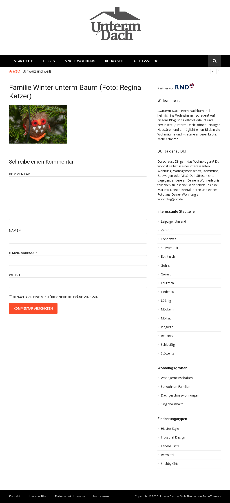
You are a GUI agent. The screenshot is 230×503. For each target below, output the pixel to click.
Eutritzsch (168, 257)
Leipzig (49, 61)
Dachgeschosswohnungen (180, 395)
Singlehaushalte (172, 404)
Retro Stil (114, 61)
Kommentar (19, 174)
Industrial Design (173, 437)
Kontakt (14, 496)
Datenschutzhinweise (70, 496)
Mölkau (166, 318)
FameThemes (212, 496)
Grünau (166, 274)
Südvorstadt (169, 248)
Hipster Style (170, 429)
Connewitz (168, 239)
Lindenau (167, 292)
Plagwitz (167, 327)
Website (15, 275)
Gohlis (165, 266)
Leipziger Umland (173, 221)
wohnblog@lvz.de (170, 199)
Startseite (23, 61)
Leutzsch (167, 283)
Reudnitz (167, 336)
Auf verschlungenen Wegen (44, 71)
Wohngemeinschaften (177, 378)
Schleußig (168, 345)
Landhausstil (170, 446)
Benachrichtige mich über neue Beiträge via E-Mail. (57, 297)
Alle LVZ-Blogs (146, 61)
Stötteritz (167, 353)
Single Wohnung (80, 61)
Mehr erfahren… (169, 139)
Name (15, 230)
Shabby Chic (169, 464)
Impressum (101, 496)
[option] (122, 71)
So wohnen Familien (175, 387)
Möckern (167, 309)
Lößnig (166, 301)
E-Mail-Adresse (23, 252)
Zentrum (167, 230)
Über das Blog (37, 496)
